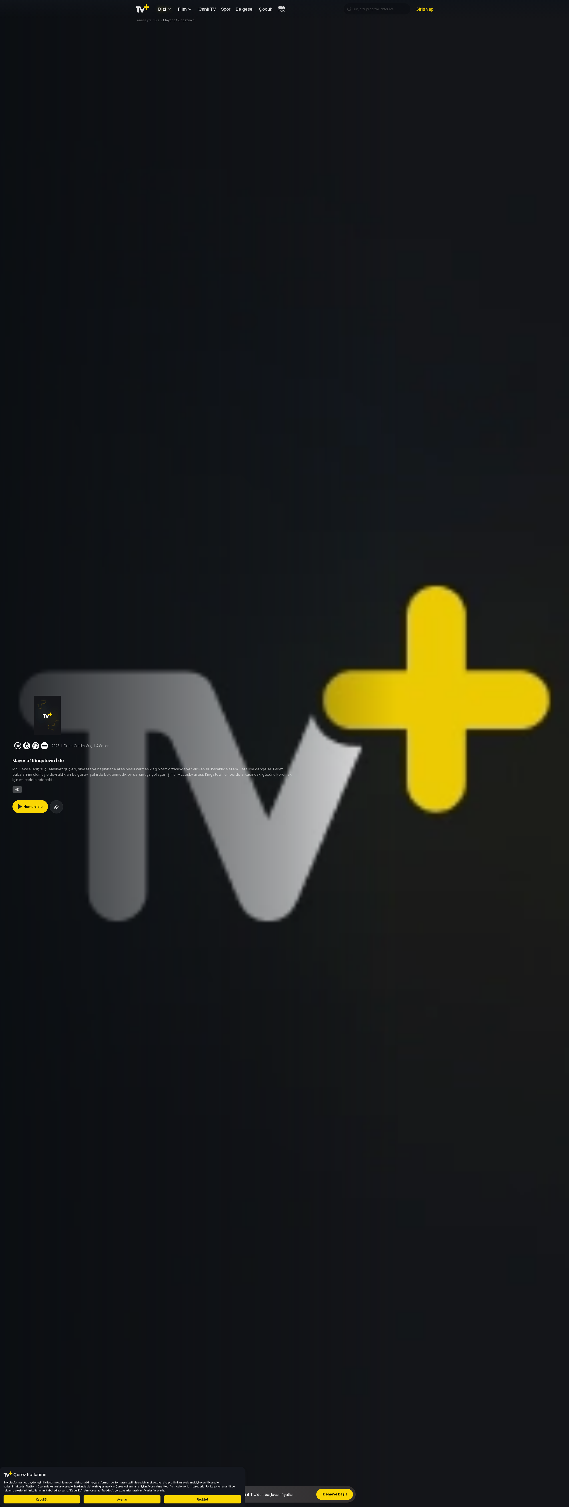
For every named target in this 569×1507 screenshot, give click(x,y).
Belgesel (245, 9)
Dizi (162, 9)
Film (182, 9)
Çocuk (265, 9)
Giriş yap (424, 9)
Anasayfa (144, 20)
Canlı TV (207, 9)
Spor (225, 9)
